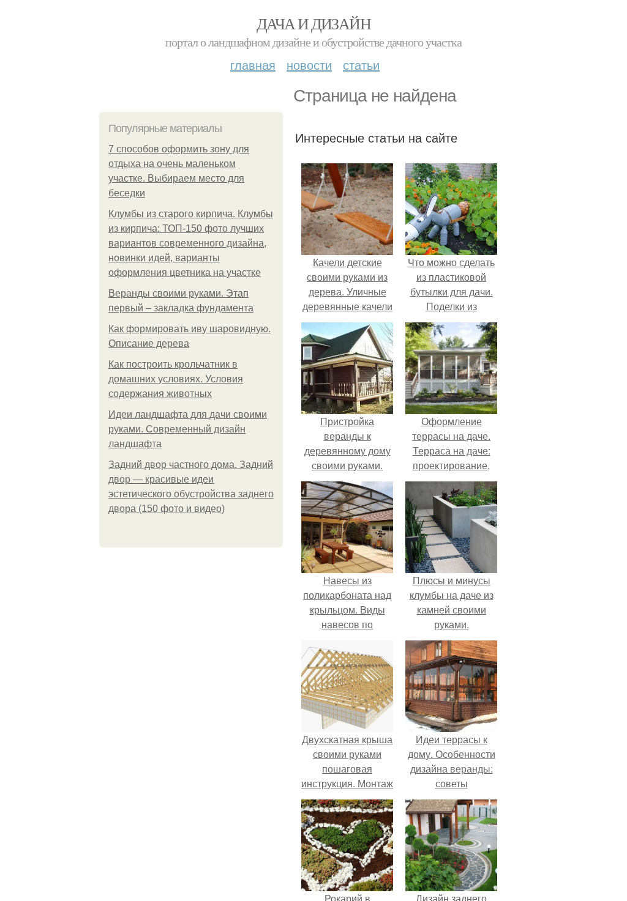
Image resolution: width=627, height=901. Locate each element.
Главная (253, 64)
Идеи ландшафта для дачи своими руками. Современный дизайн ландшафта (187, 429)
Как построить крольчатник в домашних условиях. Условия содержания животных (175, 379)
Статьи (361, 64)
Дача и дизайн (313, 23)
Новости (309, 64)
